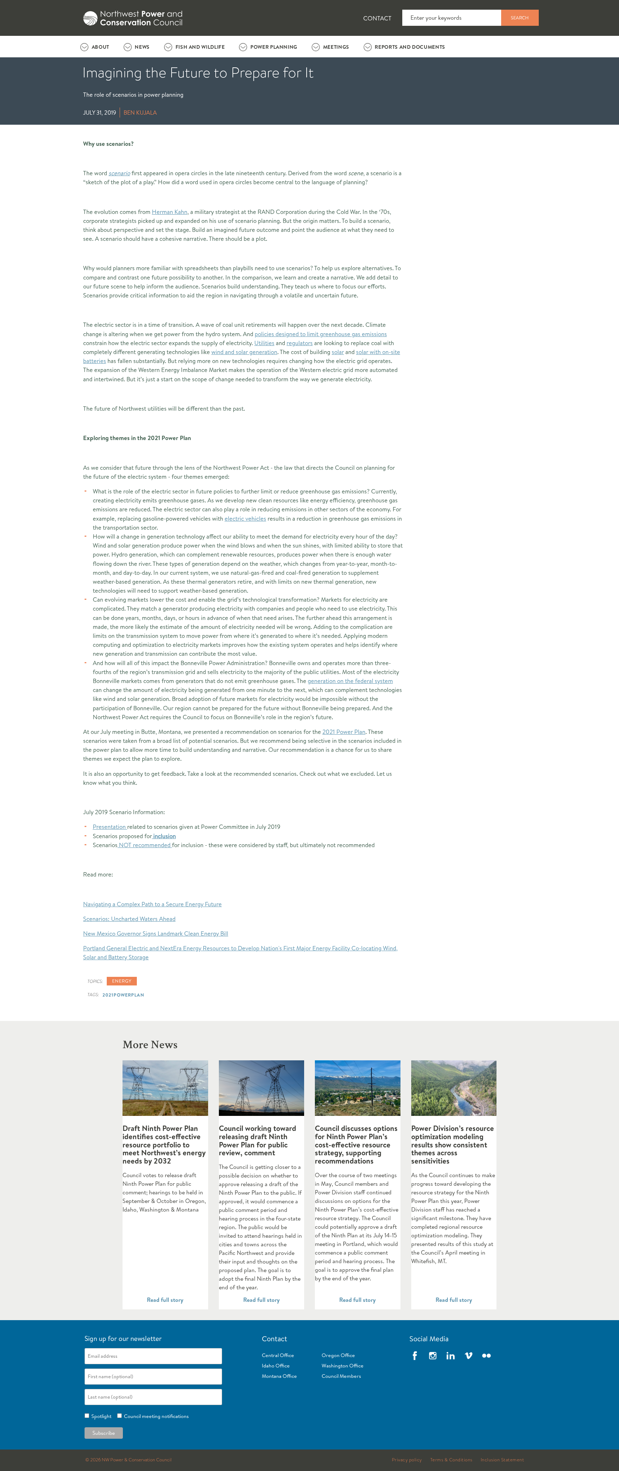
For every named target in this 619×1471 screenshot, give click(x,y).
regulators (300, 343)
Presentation (110, 826)
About (100, 47)
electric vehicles (245, 518)
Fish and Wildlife (200, 47)
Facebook (414, 1355)
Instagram (432, 1355)
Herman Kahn (169, 211)
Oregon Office (338, 1355)
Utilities (264, 343)
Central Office (278, 1355)
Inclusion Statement (502, 1460)
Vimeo (468, 1355)
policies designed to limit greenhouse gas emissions (321, 334)
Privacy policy (407, 1460)
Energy (121, 981)
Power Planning (273, 47)
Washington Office (343, 1365)
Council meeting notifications (155, 1416)
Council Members (341, 1376)
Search (520, 17)
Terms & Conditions (451, 1460)
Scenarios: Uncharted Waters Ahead (129, 918)
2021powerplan (123, 995)
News (142, 47)
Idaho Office (276, 1365)
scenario (119, 173)
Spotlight (100, 1416)
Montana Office (279, 1376)
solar (338, 352)
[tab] (94, 46)
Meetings (336, 47)
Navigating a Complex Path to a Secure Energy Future (152, 904)
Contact (377, 18)
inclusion (164, 836)
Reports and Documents (410, 47)
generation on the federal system (350, 681)
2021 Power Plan (343, 731)
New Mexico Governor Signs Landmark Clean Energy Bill (155, 933)
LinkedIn (450, 1355)
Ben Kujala (140, 112)
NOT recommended (144, 845)
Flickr (486, 1355)
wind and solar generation (244, 352)
